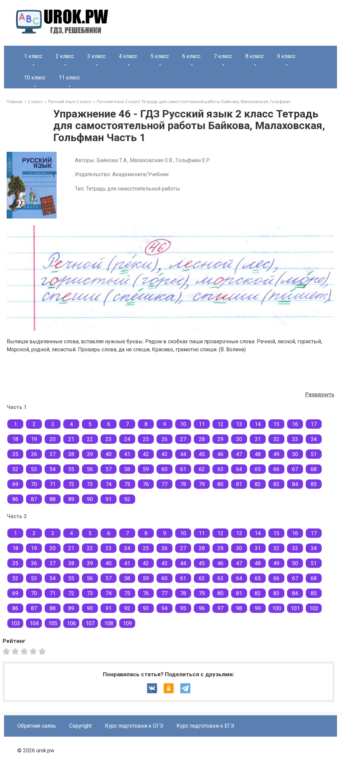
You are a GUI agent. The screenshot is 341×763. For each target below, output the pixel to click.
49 (276, 454)
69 (15, 484)
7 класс (223, 56)
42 (146, 454)
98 (239, 608)
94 (165, 608)
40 (109, 454)
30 (239, 439)
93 (146, 608)
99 (258, 608)
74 (109, 484)
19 (34, 439)
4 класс (128, 56)
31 (258, 439)
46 (220, 454)
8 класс (254, 56)
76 (146, 484)
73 (90, 484)
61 (183, 469)
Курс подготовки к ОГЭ (134, 726)
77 (165, 484)
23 (109, 439)
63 (220, 469)
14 (258, 424)
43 (165, 454)
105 (52, 623)
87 (34, 499)
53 (34, 469)
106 (71, 623)
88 (53, 499)
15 (276, 424)
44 (183, 454)
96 (202, 608)
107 (90, 623)
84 (295, 484)
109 (127, 623)
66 (276, 469)
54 (53, 469)
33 (295, 439)
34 (314, 439)
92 (127, 499)
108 (108, 623)
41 (127, 454)
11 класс (69, 77)
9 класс (286, 56)
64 (239, 469)
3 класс (96, 56)
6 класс (191, 56)
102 (313, 608)
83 (276, 484)
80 (220, 484)
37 (53, 454)
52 (15, 469)
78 (183, 484)
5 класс (160, 56)
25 (146, 439)
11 (202, 424)
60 (165, 469)
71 (53, 484)
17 (314, 424)
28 (202, 439)
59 (146, 469)
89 (71, 499)
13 (239, 424)
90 (90, 499)
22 (90, 439)
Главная (15, 101)
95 (183, 608)
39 (90, 454)
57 (109, 469)
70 (34, 484)
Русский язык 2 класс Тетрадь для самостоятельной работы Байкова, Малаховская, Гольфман (193, 101)
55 (71, 469)
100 (276, 608)
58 (127, 469)
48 (258, 454)
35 (15, 454)
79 (202, 484)
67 (295, 469)
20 (53, 439)
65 (258, 469)
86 (15, 499)
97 (220, 608)
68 (314, 469)
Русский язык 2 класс (70, 101)
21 (71, 439)
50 (295, 454)
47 (239, 454)
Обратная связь (36, 726)
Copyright (80, 726)
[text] (43, 651)
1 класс (33, 56)
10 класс (34, 77)
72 (71, 484)
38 (71, 454)
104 (34, 623)
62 (202, 469)
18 (15, 439)
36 (34, 454)
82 (258, 484)
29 (220, 439)
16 (295, 424)
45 (202, 454)
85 (314, 484)
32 (276, 439)
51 (314, 454)
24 (127, 439)
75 (127, 484)
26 (165, 439)
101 (295, 608)
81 (239, 484)
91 (109, 499)
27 (183, 439)
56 (90, 469)
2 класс (65, 56)
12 (220, 424)
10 (183, 424)
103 (15, 623)
